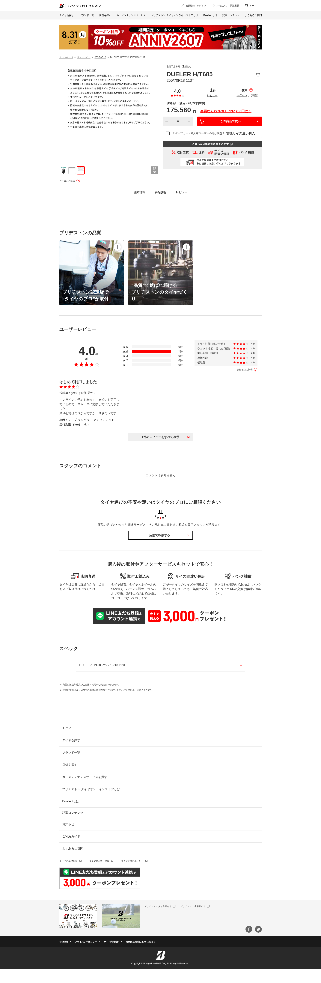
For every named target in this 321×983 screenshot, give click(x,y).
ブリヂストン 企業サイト (193, 906)
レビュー (212, 95)
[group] (63, 170)
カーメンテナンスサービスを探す (84, 777)
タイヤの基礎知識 (68, 861)
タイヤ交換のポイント (132, 861)
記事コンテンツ (72, 812)
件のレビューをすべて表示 (160, 437)
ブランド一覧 (71, 752)
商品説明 (160, 192)
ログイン (242, 95)
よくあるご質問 (72, 848)
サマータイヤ (84, 57)
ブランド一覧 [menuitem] (86, 15)
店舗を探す (69, 764)
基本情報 (139, 192)
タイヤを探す (66, 15)
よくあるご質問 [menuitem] (253, 15)
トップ (66, 727)
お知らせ (68, 824)
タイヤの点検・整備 (99, 861)
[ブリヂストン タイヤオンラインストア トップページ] (80, 5)
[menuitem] (131, 15)
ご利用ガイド (71, 836)
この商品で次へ (230, 121)
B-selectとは (70, 801)
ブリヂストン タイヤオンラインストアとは (91, 789)
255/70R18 (100, 57)
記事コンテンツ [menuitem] (230, 15)
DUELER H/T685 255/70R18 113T (102, 665)
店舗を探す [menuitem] (105, 15)
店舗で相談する (159, 535)
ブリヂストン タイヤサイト (158, 906)
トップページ (66, 57)
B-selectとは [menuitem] (210, 15)
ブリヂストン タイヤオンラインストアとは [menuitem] (174, 15)
